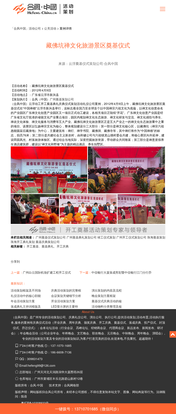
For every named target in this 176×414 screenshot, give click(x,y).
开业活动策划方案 (63, 301)
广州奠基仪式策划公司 (51, 237)
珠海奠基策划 (156, 237)
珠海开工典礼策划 (23, 242)
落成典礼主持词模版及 (26, 306)
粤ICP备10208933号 (35, 403)
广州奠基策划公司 (62, 99)
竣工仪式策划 (106, 237)
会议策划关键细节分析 (66, 295)
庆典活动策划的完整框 (66, 290)
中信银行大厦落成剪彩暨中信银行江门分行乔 (121, 272)
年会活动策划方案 (23, 301)
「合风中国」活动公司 (26, 28)
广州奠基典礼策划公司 (82, 237)
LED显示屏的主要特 (64, 306)
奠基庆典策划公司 (48, 242)
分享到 (15, 261)
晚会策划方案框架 (104, 295)
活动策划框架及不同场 (26, 290)
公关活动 (50, 28)
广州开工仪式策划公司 (131, 237)
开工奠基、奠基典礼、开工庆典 (48, 246)
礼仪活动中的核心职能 (26, 295)
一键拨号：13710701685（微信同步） (88, 408)
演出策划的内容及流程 (107, 290)
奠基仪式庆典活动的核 (107, 301)
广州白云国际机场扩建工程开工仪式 (47, 272)
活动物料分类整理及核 (107, 306)
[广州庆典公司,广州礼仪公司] (43, 8)
